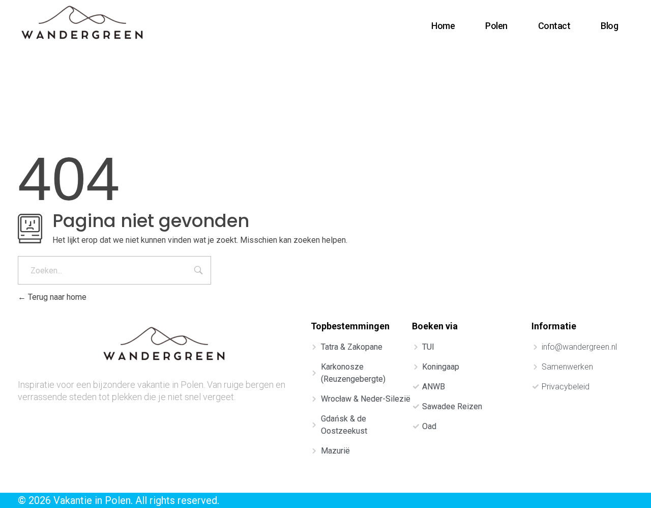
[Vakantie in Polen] (83, 24)
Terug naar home (56, 297)
